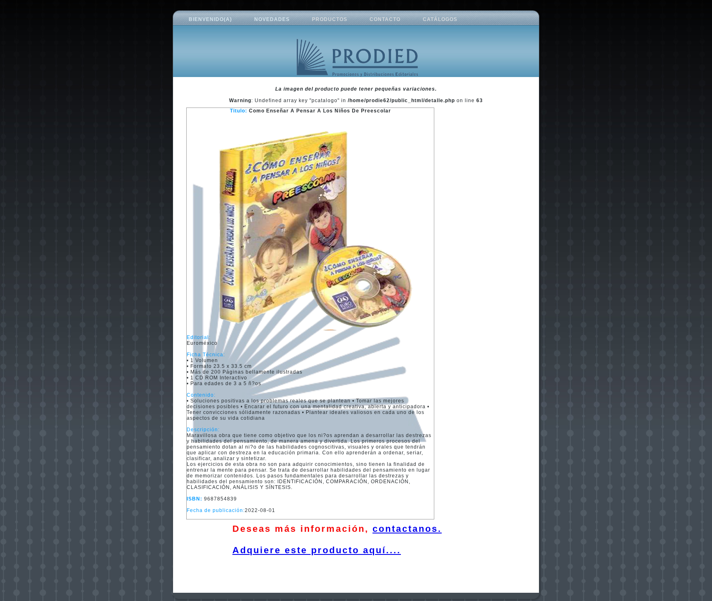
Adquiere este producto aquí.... (316, 550)
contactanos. (407, 529)
